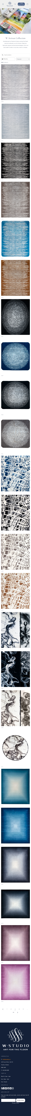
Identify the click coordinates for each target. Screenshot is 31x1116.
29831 (2, 531)
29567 (2, 962)
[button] (3, 4)
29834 (2, 297)
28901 (2, 884)
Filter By (5, 59)
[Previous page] (3, 1009)
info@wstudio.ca (6, 1059)
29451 (2, 453)
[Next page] (17, 1012)
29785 (2, 492)
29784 (2, 610)
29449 (2, 414)
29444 (2, 649)
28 (13, 1012)
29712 (2, 766)
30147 (2, 140)
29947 (2, 844)
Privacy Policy (15, 1103)
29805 (2, 1001)
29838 (2, 101)
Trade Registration (21, 4)
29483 (2, 727)
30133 (2, 805)
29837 (2, 179)
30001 (2, 258)
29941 (2, 336)
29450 (2, 375)
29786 (2, 571)
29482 (2, 688)
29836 (2, 218)
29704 (2, 923)
